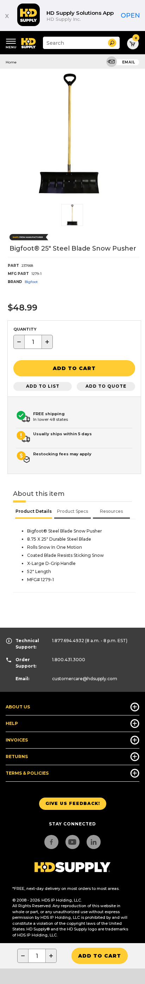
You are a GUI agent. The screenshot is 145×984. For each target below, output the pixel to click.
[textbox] (33, 342)
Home (11, 62)
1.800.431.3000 (68, 659)
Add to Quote (106, 386)
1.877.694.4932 (68, 640)
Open (130, 15)
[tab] (33, 512)
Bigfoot (31, 281)
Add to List (42, 386)
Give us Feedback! (72, 803)
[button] (112, 42)
